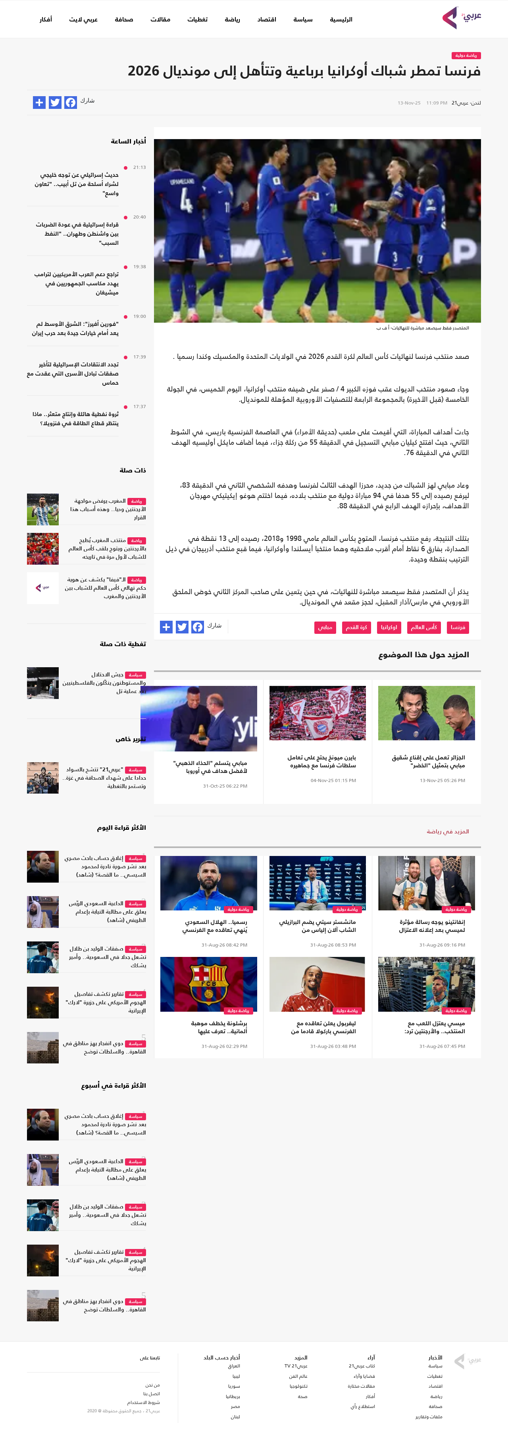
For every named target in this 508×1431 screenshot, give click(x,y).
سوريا (234, 1386)
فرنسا (458, 627)
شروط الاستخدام (143, 1402)
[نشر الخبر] (39, 102)
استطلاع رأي (363, 1406)
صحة (303, 1396)
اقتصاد (267, 20)
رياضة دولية (466, 56)
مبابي (325, 627)
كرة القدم (356, 627)
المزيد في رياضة (448, 831)
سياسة (303, 20)
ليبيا (236, 1376)
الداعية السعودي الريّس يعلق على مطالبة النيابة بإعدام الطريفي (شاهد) (107, 912)
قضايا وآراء (364, 1376)
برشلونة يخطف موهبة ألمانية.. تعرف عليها (219, 1027)
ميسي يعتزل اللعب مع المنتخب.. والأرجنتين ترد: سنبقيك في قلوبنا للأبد (434, 1028)
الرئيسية (341, 20)
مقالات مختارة (361, 1386)
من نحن (153, 1384)
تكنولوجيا (299, 1386)
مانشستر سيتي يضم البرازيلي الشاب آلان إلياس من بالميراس (317, 926)
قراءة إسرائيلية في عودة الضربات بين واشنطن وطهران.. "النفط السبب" (77, 234)
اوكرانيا (389, 627)
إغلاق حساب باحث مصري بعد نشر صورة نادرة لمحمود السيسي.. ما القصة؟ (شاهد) (105, 867)
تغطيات (198, 20)
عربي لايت (83, 20)
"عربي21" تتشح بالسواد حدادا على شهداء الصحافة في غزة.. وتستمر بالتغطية (104, 778)
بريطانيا (233, 1396)
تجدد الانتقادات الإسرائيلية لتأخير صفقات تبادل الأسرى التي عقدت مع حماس (73, 374)
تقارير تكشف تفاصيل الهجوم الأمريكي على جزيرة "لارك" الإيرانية (105, 1002)
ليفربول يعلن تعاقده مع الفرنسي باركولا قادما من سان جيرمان (323, 1028)
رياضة (232, 20)
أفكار (46, 20)
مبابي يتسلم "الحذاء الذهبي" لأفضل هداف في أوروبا (210, 767)
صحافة (124, 20)
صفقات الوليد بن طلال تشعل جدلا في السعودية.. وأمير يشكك (107, 957)
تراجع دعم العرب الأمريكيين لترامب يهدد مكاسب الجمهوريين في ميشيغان (77, 283)
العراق (234, 1365)
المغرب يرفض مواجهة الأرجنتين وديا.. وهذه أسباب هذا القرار (108, 509)
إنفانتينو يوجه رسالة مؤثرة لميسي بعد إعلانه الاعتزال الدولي (432, 926)
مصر (235, 1406)
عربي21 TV (296, 1365)
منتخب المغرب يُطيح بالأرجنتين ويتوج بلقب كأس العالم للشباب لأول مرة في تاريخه (107, 549)
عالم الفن (298, 1376)
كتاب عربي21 (362, 1365)
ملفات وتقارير (429, 1416)
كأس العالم (424, 627)
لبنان (235, 1416)
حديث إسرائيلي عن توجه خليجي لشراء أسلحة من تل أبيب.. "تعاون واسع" (77, 184)
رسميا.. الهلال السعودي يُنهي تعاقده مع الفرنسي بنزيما (215, 926)
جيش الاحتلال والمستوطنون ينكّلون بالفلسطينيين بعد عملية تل (104, 683)
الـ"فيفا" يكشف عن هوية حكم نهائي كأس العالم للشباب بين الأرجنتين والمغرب (105, 588)
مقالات (160, 20)
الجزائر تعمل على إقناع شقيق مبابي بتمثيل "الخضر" (428, 762)
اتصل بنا (151, 1393)
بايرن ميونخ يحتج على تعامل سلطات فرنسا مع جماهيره (322, 762)
